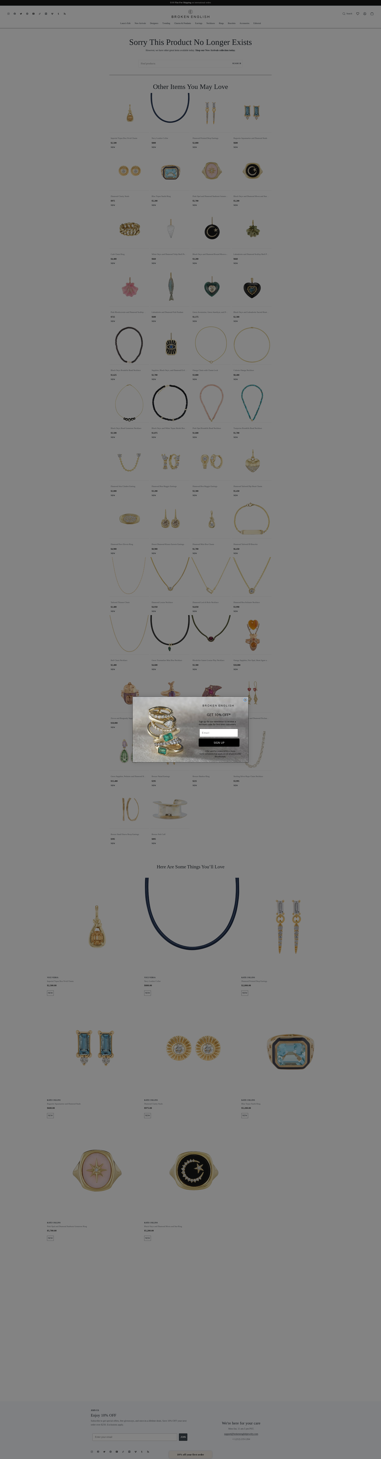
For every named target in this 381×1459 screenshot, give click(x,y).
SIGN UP (219, 742)
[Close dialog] (245, 700)
